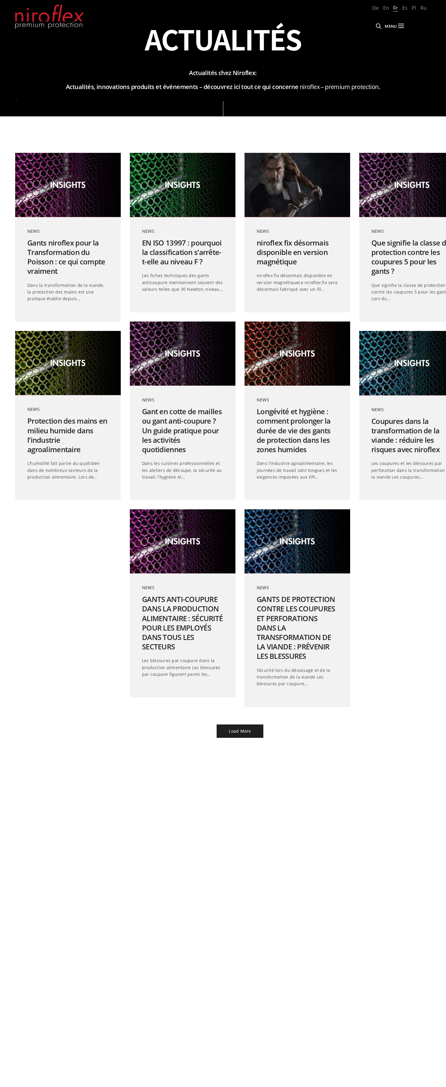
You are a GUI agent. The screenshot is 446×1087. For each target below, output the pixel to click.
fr (395, 8)
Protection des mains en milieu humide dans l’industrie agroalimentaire (67, 435)
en (386, 8)
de (375, 8)
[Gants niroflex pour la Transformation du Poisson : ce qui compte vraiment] (68, 185)
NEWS (33, 231)
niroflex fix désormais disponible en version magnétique (293, 252)
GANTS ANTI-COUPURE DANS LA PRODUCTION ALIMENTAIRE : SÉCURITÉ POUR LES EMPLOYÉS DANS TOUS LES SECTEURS (182, 622)
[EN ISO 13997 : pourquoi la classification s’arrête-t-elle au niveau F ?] (182, 185)
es (404, 8)
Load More (240, 731)
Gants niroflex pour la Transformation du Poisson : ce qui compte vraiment (66, 257)
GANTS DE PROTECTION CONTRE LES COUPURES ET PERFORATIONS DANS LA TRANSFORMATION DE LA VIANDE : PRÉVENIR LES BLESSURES (296, 627)
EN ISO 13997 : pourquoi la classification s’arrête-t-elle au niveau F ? (182, 252)
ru (424, 8)
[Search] (378, 26)
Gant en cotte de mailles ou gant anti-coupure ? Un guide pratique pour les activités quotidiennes (182, 430)
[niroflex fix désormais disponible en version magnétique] (297, 185)
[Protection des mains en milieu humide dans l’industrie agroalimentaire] (68, 363)
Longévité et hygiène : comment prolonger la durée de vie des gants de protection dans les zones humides (294, 430)
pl (414, 8)
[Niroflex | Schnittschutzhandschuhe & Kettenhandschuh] (49, 17)
